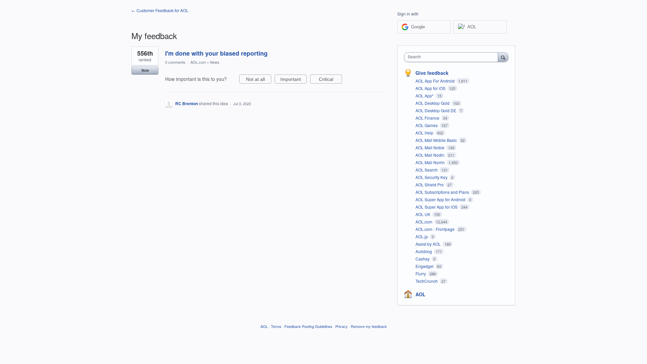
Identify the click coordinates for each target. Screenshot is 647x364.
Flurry (421, 273)
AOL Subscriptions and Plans (442, 192)
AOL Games (427, 125)
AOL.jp (422, 236)
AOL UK (423, 214)
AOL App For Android (435, 81)
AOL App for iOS (430, 88)
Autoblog (424, 251)
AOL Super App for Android (440, 199)
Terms (276, 326)
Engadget (424, 266)
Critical (330, 80)
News (214, 62)
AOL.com (198, 62)
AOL (420, 294)
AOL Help (424, 132)
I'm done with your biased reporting (216, 53)
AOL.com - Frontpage (435, 229)
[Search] (503, 57)
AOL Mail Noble (430, 147)
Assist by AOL (428, 244)
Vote (145, 70)
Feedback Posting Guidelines (308, 326)
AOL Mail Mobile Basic (436, 140)
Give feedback (432, 72)
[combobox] (452, 57)
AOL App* (425, 95)
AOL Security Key (432, 177)
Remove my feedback (369, 326)
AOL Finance (427, 118)
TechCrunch (427, 281)
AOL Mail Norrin (430, 162)
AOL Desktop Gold (433, 103)
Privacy (341, 326)
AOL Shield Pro (430, 184)
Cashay (423, 259)
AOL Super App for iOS (437, 207)
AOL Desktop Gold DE (436, 110)
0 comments (175, 62)
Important (293, 80)
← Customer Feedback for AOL (159, 10)
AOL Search (427, 170)
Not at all (258, 80)
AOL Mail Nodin (430, 155)
